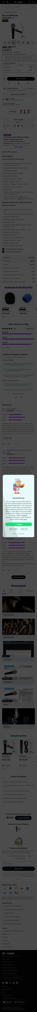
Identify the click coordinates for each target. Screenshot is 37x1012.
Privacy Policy (21, 533)
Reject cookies (14, 529)
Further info (24, 529)
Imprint (14, 533)
